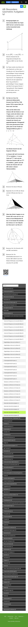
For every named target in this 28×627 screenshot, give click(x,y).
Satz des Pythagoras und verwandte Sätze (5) (13, 333)
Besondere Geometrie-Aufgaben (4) (11, 412)
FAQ (16, 616)
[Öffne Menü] (26, 2)
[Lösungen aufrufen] (24, 6)
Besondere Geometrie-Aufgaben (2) (11, 406)
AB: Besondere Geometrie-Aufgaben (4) (13, 11)
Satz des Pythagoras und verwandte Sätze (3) (13, 327)
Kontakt (11, 618)
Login (8, 2)
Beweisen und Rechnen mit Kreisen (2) (12, 384)
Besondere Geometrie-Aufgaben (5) (11, 415)
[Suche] (21, 2)
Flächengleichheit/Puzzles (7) (10, 378)
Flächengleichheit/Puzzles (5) (10, 372)
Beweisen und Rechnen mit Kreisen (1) (12, 381)
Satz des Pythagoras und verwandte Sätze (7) (13, 339)
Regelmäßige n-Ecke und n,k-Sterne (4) (12, 351)
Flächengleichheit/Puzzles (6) (10, 375)
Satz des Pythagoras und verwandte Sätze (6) (13, 336)
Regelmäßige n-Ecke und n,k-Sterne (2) (12, 345)
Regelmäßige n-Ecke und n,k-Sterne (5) (12, 354)
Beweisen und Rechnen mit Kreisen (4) (12, 391)
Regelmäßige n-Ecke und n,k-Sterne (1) (12, 342)
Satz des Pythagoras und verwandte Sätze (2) (13, 324)
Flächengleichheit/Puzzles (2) (10, 363)
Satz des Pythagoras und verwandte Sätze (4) (13, 330)
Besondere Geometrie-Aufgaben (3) (11, 409)
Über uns (16, 618)
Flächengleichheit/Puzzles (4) (10, 369)
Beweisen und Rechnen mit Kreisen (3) (12, 388)
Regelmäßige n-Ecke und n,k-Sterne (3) (12, 348)
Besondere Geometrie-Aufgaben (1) (11, 403)
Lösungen (5, 275)
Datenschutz (10, 616)
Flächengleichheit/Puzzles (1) (10, 360)
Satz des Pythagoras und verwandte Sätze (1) (13, 321)
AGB (5, 616)
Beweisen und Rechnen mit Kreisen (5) (12, 394)
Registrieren (15, 2)
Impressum (21, 616)
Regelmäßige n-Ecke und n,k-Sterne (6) (12, 357)
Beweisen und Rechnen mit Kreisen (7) (12, 400)
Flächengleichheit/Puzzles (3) (10, 366)
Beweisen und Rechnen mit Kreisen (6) (12, 397)
